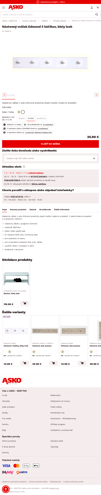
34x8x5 (22, 118)
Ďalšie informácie (61, 209)
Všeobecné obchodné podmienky (14, 481)
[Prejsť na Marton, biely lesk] (16, 278)
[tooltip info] (24, 166)
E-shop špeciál (8, 447)
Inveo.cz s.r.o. (54, 488)
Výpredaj (54, 447)
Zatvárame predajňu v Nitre (52, 2)
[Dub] (19, 112)
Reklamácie (55, 395)
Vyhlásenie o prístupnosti (61, 430)
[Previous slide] (4, 94)
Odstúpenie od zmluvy (60, 401)
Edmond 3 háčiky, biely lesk (16, 344)
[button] (8, 95)
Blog (4, 430)
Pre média (6, 418)
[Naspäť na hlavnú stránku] (15, 7)
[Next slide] (96, 94)
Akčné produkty (9, 441)
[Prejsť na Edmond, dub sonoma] (45, 331)
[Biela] (22, 112)
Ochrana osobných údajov (38, 481)
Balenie (33, 209)
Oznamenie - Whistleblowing (63, 418)
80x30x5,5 (41, 118)
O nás (4, 395)
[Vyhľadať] (97, 14)
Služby (5, 413)
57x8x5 (31, 118)
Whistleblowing (55, 481)
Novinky (5, 452)
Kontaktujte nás (57, 413)
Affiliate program (57, 424)
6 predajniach (43, 128)
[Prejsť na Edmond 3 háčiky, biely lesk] (16, 331)
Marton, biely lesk (15, 292)
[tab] (4, 210)
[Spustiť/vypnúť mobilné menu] (3, 7)
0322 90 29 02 (17, 197)
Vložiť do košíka (50, 144)
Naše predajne (8, 407)
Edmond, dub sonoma (42, 344)
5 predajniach (48, 124)
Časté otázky (56, 407)
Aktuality (6, 401)
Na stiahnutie (45, 209)
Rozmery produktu (18, 209)
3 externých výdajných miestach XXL (38, 132)
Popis (4, 209)
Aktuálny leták (56, 441)
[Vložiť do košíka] (24, 303)
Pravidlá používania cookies (73, 481)
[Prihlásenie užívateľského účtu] (92, 7)
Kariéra (5, 424)
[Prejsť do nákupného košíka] (97, 7)
